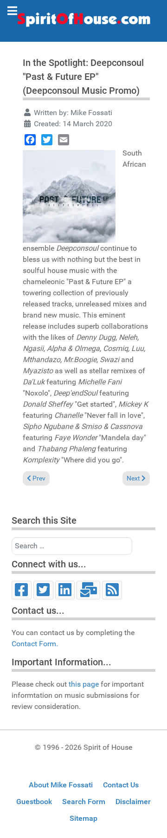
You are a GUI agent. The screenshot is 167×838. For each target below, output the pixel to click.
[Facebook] (30, 139)
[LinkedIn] (65, 590)
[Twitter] (46, 139)
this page (84, 684)
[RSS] (112, 590)
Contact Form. (35, 643)
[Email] (63, 139)
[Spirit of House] (83, 22)
